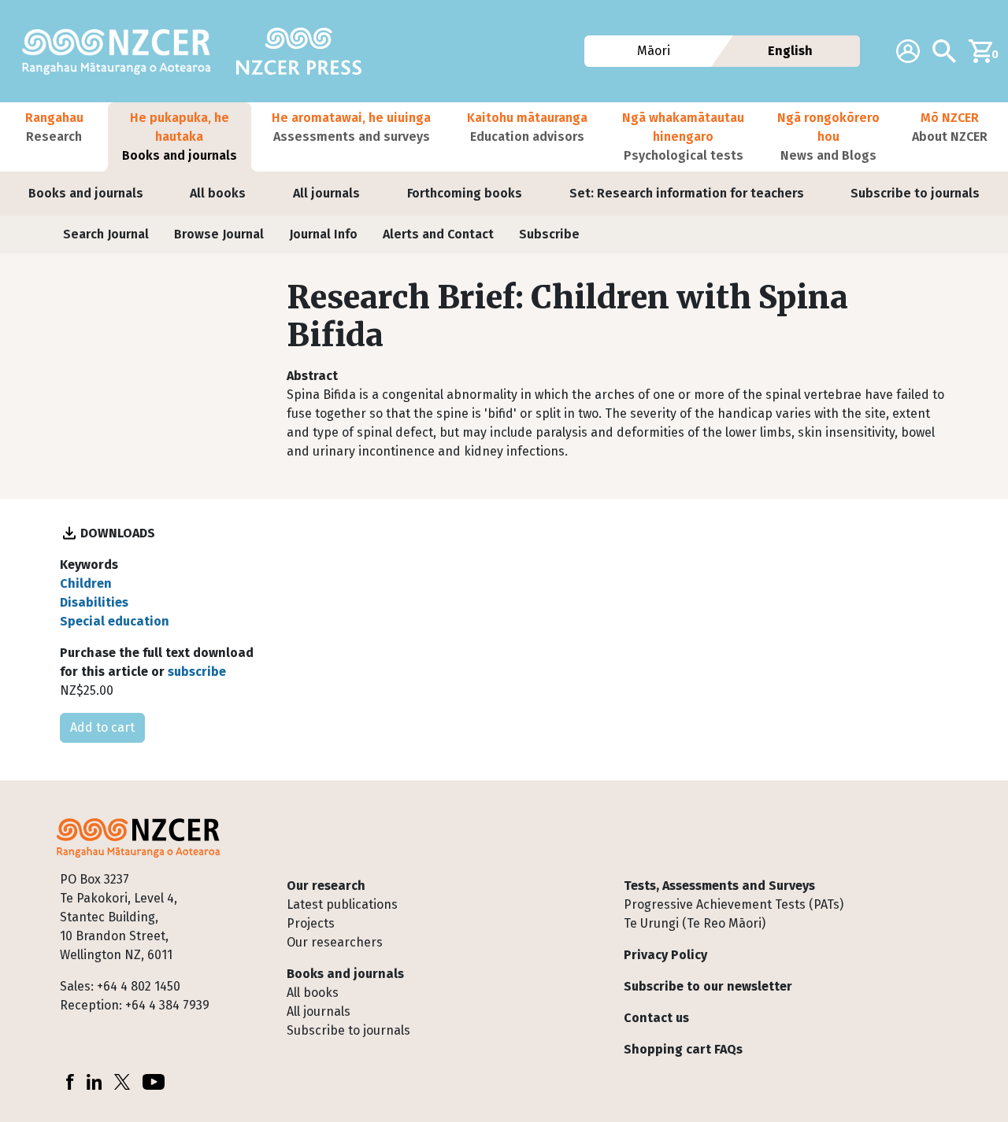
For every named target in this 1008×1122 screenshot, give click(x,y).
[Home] (122, 51)
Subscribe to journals (915, 193)
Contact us (656, 1017)
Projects (311, 923)
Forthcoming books (464, 193)
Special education (114, 621)
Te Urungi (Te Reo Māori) (694, 923)
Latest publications (342, 904)
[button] (54, 137)
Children (86, 583)
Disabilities (94, 602)
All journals (326, 193)
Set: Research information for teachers (686, 193)
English (790, 50)
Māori (653, 50)
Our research (326, 885)
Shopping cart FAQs (683, 1049)
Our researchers (335, 942)
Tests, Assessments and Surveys (719, 885)
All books (218, 193)
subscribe (197, 671)
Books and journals (85, 193)
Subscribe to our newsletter (708, 986)
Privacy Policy (665, 954)
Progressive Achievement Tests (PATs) (733, 904)
